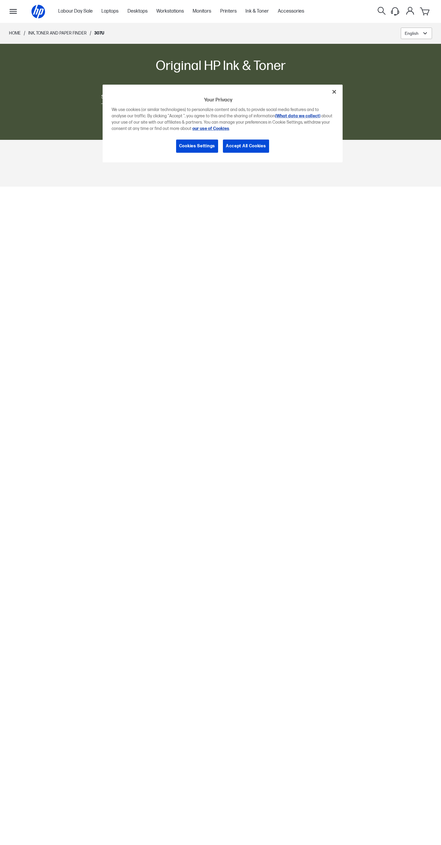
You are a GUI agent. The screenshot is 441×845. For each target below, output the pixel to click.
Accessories (291, 11)
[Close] (334, 91)
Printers (228, 11)
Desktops (138, 11)
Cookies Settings (197, 146)
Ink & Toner (257, 11)
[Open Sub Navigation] (13, 11)
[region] (223, 123)
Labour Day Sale (75, 11)
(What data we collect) (297, 116)
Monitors (202, 11)
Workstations (170, 11)
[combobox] (416, 33)
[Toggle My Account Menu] (410, 11)
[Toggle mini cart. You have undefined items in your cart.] (425, 11)
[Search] (382, 11)
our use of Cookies (210, 128)
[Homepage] (38, 11)
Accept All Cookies (246, 146)
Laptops (109, 11)
